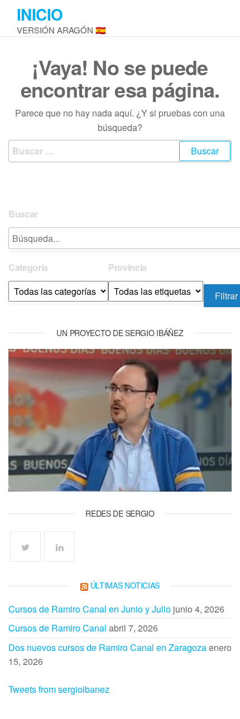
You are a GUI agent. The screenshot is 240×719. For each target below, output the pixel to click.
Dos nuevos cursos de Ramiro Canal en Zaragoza (107, 647)
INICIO (40, 14)
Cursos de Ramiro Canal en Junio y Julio (89, 609)
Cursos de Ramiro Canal (57, 627)
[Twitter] (25, 546)
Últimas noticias (125, 585)
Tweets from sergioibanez (58, 689)
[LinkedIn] (59, 546)
